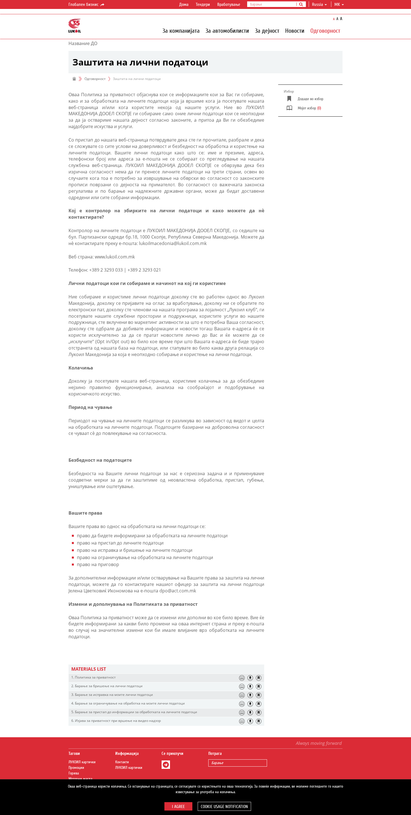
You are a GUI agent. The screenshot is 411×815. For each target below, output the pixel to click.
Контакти (122, 762)
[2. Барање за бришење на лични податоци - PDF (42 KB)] (250, 686)
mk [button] (337, 4)
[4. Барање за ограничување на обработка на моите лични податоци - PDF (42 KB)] (250, 704)
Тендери (203, 4)
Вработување (228, 4)
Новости (294, 30)
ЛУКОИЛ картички (82, 762)
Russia (317, 4)
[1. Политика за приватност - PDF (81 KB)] (250, 678)
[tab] (166, 669)
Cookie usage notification (224, 806)
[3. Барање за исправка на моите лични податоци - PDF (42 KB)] (250, 695)
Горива (73, 773)
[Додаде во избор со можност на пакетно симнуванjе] (258, 678)
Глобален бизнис (84, 4)
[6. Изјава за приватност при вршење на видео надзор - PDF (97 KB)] (250, 721)
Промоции (76, 767)
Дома (183, 4)
